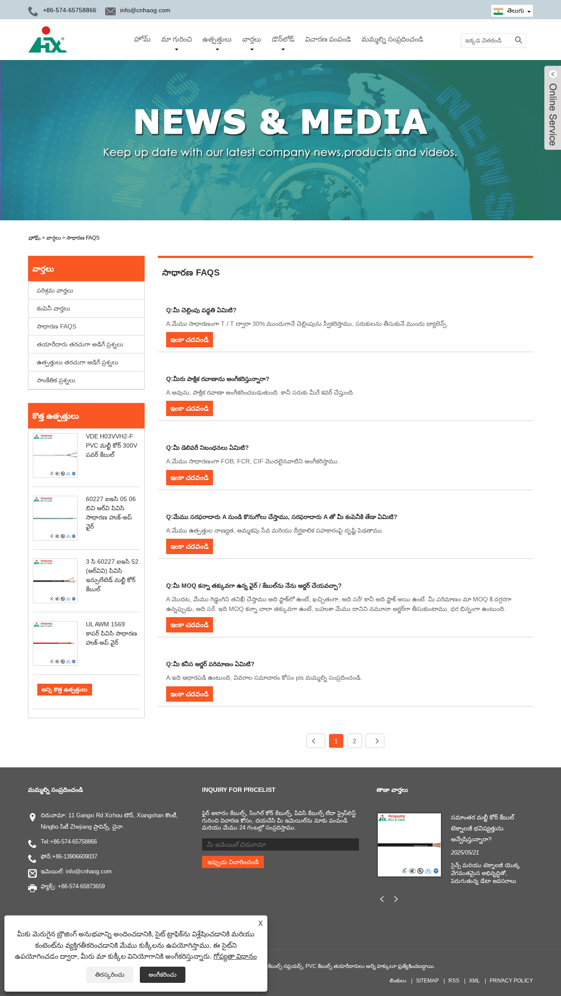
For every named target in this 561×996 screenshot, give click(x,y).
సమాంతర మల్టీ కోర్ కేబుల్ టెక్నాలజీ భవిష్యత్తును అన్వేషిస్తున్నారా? (482, 828)
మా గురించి (176, 39)
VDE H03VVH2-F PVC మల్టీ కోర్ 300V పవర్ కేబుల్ (111, 445)
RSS (453, 981)
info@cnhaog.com (145, 10)
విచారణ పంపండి (328, 39)
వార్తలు (251, 39)
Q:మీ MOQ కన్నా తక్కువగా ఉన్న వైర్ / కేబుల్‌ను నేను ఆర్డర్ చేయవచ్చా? (254, 585)
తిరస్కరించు (109, 974)
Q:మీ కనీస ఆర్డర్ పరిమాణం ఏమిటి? (210, 664)
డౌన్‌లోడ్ (283, 39)
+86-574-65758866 (73, 841)
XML (474, 981)
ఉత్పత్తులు (217, 39)
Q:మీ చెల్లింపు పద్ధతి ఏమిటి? (201, 310)
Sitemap (427, 981)
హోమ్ (142, 39)
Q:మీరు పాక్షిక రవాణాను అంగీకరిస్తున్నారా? (218, 378)
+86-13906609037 (74, 856)
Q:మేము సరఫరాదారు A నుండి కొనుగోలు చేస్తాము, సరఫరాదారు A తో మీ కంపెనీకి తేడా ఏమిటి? (282, 516)
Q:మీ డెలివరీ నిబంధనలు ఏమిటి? (207, 447)
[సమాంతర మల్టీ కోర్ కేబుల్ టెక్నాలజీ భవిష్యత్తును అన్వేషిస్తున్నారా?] (409, 844)
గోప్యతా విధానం (235, 956)
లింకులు (398, 981)
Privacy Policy (511, 981)
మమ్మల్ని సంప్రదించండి (392, 39)
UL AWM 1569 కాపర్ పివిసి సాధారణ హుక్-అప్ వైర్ (111, 633)
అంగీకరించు (163, 974)
